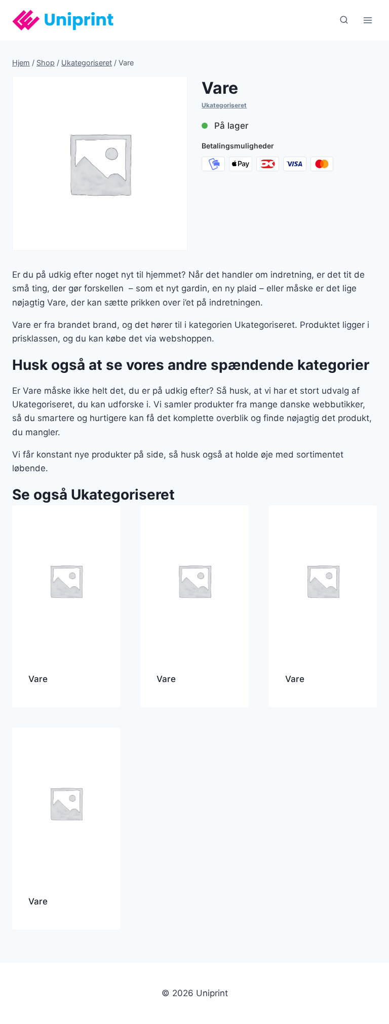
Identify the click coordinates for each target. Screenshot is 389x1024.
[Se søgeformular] (344, 20)
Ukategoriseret (224, 105)
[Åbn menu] (367, 20)
